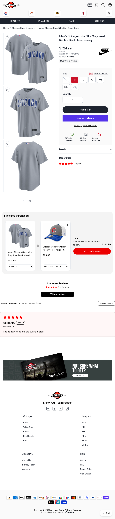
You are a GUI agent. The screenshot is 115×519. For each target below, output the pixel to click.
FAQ (82, 465)
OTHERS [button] (99, 21)
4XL (76, 88)
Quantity (67, 94)
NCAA (84, 440)
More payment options (85, 125)
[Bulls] (83, 13)
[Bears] (32, 13)
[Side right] (36, 201)
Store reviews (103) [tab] (31, 303)
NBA (84, 436)
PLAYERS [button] (43, 21)
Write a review (57, 294)
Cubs (25, 422)
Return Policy (86, 469)
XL (92, 80)
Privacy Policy (28, 465)
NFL (83, 427)
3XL (66, 87)
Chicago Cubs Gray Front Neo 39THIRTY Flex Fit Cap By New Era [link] (54, 249)
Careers (26, 469)
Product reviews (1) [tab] (10, 303)
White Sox (28, 427)
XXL (100, 80)
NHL (84, 431)
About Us (26, 460)
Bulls (25, 440)
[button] (103, 5)
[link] (20, 235)
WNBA (85, 445)
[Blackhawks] (57, 13)
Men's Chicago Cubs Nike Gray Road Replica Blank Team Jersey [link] (20, 254)
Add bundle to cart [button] (92, 251)
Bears (26, 431)
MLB (84, 422)
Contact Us (85, 460)
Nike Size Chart (101, 73)
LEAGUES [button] (15, 21)
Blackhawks (28, 436)
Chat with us (85, 474)
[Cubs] (6, 13)
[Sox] (109, 13)
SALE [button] (72, 21)
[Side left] (23, 201)
